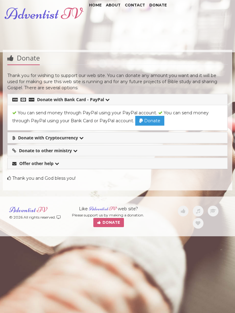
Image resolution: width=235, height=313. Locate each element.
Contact (135, 5)
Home (95, 5)
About (113, 5)
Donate (158, 5)
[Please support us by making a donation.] (183, 211)
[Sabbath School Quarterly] (213, 211)
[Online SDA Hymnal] (198, 211)
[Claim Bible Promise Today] (198, 223)
